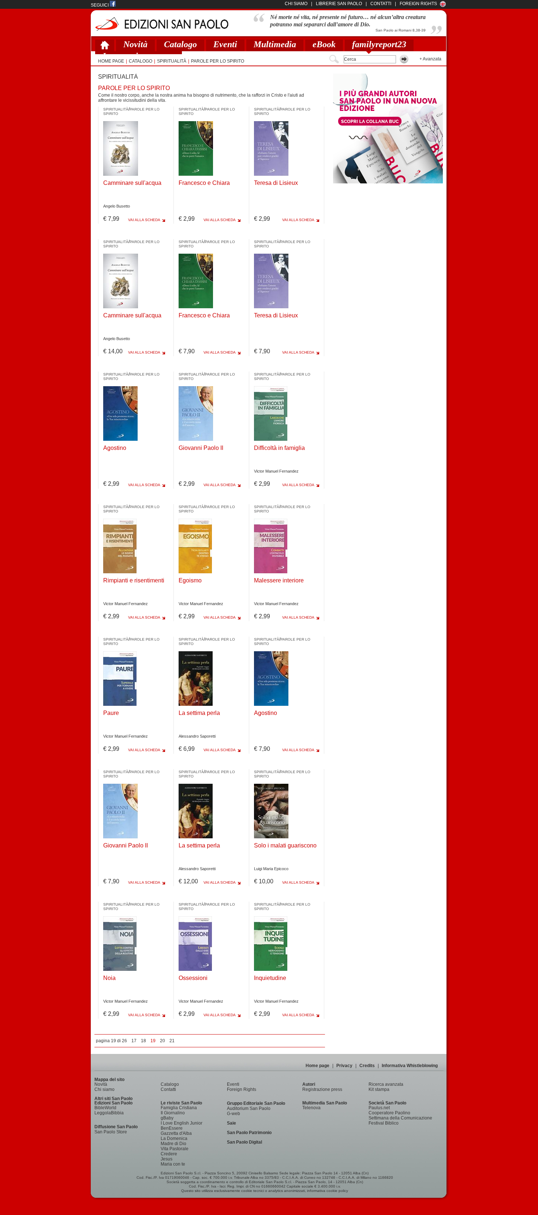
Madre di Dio (173, 1143)
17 (134, 1040)
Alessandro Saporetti (197, 736)
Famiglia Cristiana (179, 1107)
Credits (367, 1065)
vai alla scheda (144, 220)
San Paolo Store (110, 1131)
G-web (233, 1113)
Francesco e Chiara (204, 183)
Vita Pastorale (174, 1148)
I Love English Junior (181, 1123)
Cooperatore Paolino (389, 1112)
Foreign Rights (418, 3)
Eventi (225, 44)
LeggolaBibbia (109, 1112)
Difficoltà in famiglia (279, 448)
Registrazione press (322, 1089)
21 (172, 1040)
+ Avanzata (430, 59)
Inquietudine (270, 978)
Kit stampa (379, 1089)
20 (162, 1040)
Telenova (311, 1107)
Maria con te (173, 1164)
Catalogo (180, 44)
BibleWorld (105, 1107)
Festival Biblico (384, 1123)
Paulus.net (379, 1107)
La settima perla (199, 713)
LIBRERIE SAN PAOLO (339, 3)
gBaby (167, 1118)
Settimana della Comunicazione (400, 1118)
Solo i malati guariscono (285, 845)
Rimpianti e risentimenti (133, 580)
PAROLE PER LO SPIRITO (217, 61)
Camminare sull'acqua (132, 183)
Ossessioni (193, 978)
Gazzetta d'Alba (176, 1133)
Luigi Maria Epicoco (271, 868)
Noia (109, 978)
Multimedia (275, 44)
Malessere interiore (279, 580)
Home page (317, 1065)
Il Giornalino (173, 1112)
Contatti (168, 1089)
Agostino (114, 448)
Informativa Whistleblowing (410, 1065)
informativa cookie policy (327, 1191)
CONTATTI (380, 3)
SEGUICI (100, 5)
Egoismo (190, 580)
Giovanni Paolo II (201, 448)
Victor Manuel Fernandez (276, 471)
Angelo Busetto (116, 206)
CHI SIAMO (296, 3)
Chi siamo (104, 1089)
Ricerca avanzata (386, 1084)
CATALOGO (140, 61)
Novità (135, 44)
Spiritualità (171, 61)
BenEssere (172, 1128)
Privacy (344, 1065)
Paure (111, 713)
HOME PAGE (111, 61)
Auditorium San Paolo (248, 1108)
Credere (169, 1153)
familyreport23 (379, 44)
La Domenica (174, 1138)
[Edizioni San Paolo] (161, 23)
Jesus (166, 1159)
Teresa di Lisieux (276, 183)
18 (143, 1040)
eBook (324, 44)
